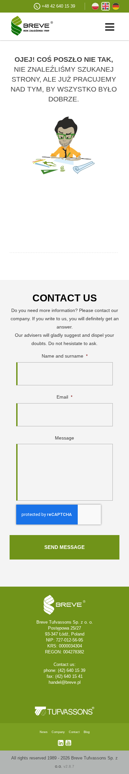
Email (64, 397)
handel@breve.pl (65, 682)
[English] (105, 6)
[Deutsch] (115, 6)
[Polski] (95, 6)
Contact (74, 732)
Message (64, 438)
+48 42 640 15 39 (58, 6)
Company (58, 732)
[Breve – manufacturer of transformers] (26, 25)
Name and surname (65, 356)
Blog (87, 732)
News (44, 732)
